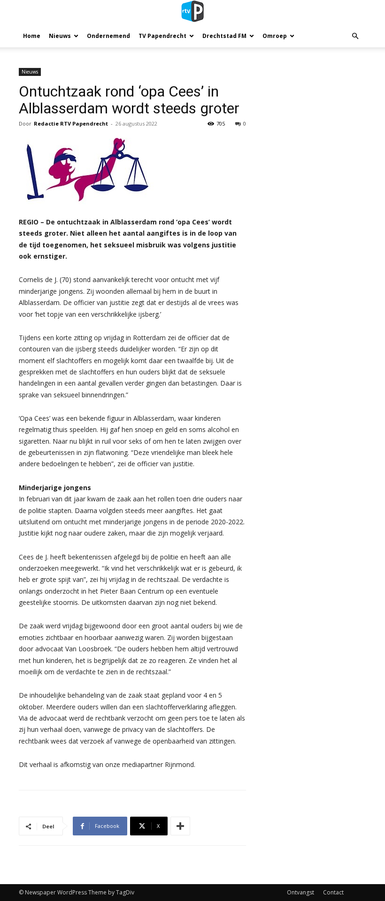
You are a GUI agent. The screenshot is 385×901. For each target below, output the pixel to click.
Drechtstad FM (224, 36)
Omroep (274, 36)
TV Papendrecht (162, 36)
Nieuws (60, 36)
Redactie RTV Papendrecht (71, 123)
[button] (355, 36)
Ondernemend (108, 36)
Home (31, 36)
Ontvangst (300, 892)
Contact (333, 892)
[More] (180, 826)
